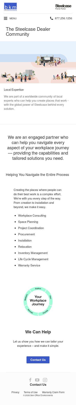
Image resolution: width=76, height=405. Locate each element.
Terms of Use (31, 392)
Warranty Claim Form (53, 392)
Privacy (15, 392)
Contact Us (38, 360)
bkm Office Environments (41, 395)
